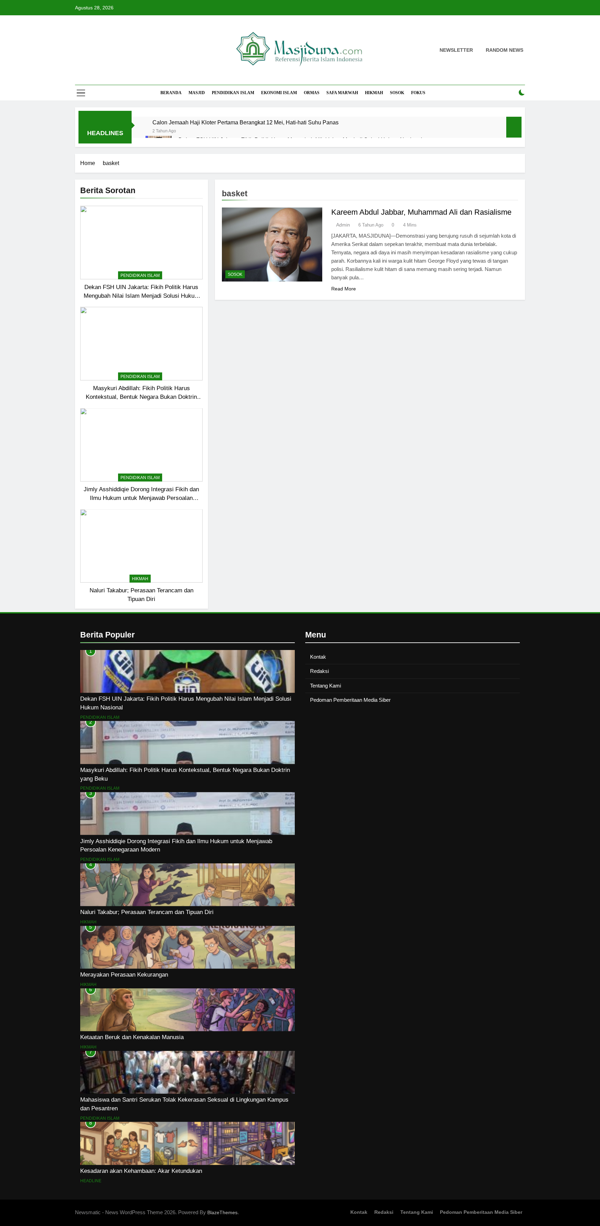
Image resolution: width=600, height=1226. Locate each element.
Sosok (397, 92)
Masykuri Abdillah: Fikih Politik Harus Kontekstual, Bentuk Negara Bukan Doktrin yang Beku (141, 397)
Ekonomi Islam (279, 92)
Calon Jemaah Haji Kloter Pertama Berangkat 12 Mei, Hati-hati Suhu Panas (245, 122)
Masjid (197, 92)
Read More (343, 288)
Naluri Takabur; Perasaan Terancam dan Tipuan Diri (147, 912)
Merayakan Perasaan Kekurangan (124, 974)
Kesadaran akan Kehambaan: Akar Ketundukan (141, 1171)
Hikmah (374, 92)
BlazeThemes (222, 1212)
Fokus (418, 92)
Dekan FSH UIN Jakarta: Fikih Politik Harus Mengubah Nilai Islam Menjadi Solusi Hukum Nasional (141, 295)
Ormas (311, 92)
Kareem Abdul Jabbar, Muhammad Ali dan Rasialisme (421, 212)
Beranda (171, 92)
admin (343, 225)
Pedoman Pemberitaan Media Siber (350, 700)
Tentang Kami (325, 686)
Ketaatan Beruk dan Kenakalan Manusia (132, 1037)
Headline (90, 1180)
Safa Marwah (342, 92)
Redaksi (319, 671)
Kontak (318, 657)
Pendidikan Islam (233, 92)
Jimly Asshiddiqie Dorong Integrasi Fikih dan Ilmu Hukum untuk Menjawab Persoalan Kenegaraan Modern (141, 498)
